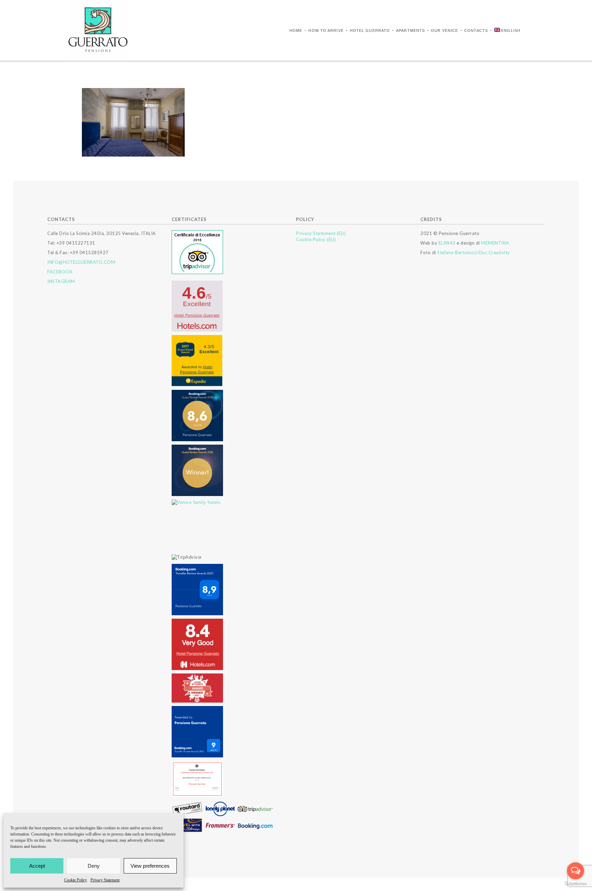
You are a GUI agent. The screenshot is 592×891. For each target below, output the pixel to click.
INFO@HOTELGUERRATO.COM (81, 262)
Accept (37, 866)
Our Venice (444, 30)
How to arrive (325, 30)
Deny (94, 866)
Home (295, 30)
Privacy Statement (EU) (321, 233)
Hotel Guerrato (370, 30)
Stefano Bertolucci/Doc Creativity (473, 252)
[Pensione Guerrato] (98, 29)
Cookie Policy (75, 880)
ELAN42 (447, 243)
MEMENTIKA (495, 243)
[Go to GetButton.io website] (576, 884)
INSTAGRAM (61, 281)
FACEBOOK (59, 271)
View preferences (150, 866)
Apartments (410, 30)
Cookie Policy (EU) (316, 239)
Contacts (476, 30)
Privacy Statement (105, 880)
